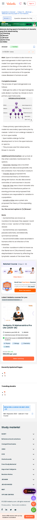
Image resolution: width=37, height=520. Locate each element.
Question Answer (9, 12)
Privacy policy (6, 505)
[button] (7, 271)
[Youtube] (15, 510)
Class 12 (20, 12)
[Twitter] (11, 510)
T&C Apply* (31, 286)
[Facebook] (2, 510)
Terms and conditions (19, 505)
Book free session (25, 290)
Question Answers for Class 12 (24, 18)
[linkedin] (6, 510)
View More (17, 277)
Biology (29, 12)
